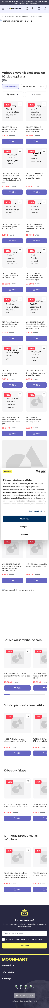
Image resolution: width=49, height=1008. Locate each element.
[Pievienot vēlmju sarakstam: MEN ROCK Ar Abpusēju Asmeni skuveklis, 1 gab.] (44, 541)
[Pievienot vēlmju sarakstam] (39, 8)
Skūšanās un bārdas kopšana (17, 16)
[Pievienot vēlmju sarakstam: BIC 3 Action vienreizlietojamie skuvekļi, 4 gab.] (44, 394)
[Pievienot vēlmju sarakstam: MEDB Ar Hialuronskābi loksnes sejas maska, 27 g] (28, 716)
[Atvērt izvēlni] (3, 8)
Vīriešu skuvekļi (10, 86)
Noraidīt (24, 534)
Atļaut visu (24, 519)
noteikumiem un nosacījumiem (28, 939)
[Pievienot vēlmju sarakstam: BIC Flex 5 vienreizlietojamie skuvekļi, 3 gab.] (20, 348)
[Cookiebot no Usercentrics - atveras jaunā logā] (35, 471)
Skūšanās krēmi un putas (33, 86)
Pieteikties (24, 946)
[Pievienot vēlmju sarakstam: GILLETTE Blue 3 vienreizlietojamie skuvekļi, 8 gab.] (20, 104)
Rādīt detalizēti (35, 511)
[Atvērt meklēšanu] (27, 8)
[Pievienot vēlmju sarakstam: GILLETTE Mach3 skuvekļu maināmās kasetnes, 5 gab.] (44, 104)
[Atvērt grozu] (45, 8)
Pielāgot (23, 527)
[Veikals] (3, 16)
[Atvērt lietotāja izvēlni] (33, 8)
